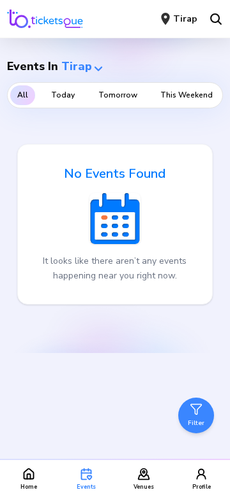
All (22, 95)
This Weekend (186, 95)
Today (63, 95)
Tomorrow (117, 95)
